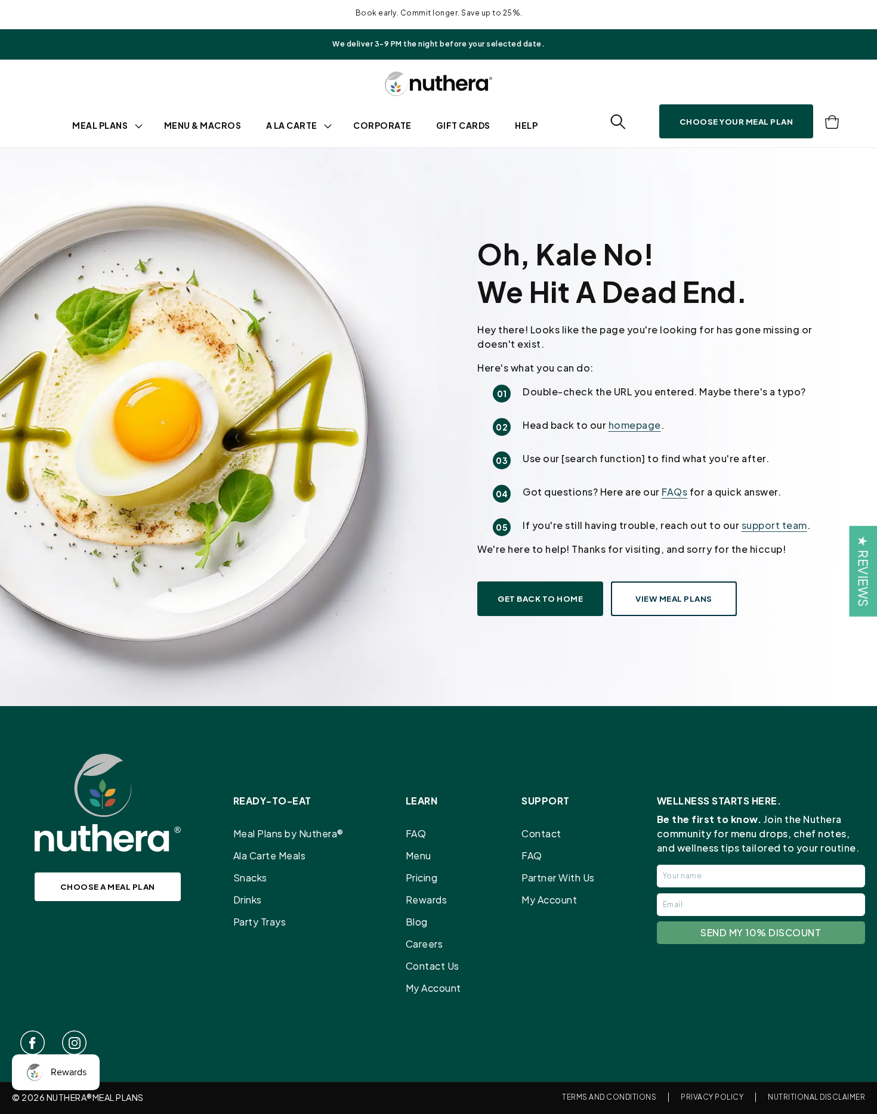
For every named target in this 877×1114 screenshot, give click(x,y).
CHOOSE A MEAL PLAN (107, 886)
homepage (635, 425)
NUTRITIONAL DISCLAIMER (816, 1097)
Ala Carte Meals (269, 855)
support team (774, 525)
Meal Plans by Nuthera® (288, 833)
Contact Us (432, 966)
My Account (433, 988)
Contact (541, 833)
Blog (417, 921)
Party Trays (259, 921)
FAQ (416, 833)
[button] (618, 122)
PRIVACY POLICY (712, 1097)
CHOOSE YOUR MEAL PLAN (736, 121)
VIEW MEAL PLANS (673, 598)
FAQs (674, 491)
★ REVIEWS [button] (863, 571)
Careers (424, 943)
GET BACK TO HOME (540, 598)
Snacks (250, 877)
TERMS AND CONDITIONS (609, 1097)
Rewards (426, 899)
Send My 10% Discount (760, 932)
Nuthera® (69, 1097)
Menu (418, 855)
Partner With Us (558, 877)
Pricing (422, 877)
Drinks (247, 899)
